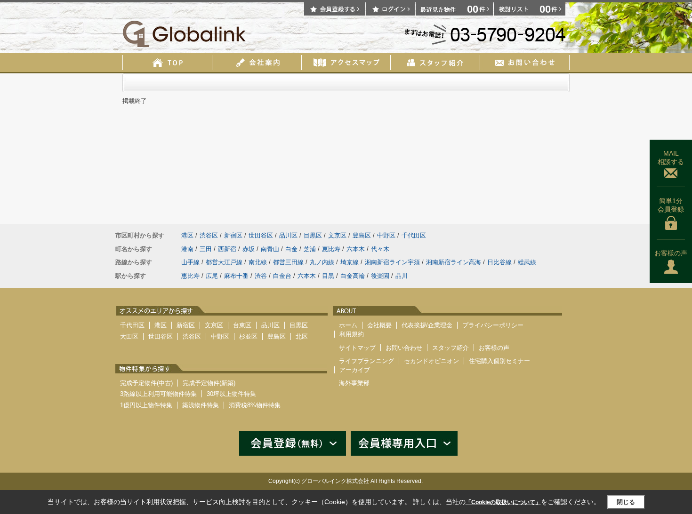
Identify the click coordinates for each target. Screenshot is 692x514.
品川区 (288, 235)
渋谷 (261, 275)
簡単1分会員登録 (671, 205)
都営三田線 (288, 262)
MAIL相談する (671, 158)
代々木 (380, 249)
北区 (302, 336)
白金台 (282, 275)
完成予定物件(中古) (146, 383)
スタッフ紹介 (450, 347)
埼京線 (349, 262)
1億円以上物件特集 (146, 405)
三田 (206, 249)
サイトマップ (357, 347)
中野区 (386, 235)
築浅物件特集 (200, 405)
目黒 (328, 275)
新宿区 (233, 235)
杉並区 (248, 336)
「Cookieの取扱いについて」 (503, 502)
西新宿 (227, 249)
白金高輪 (352, 275)
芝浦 (310, 249)
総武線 (527, 262)
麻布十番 (236, 275)
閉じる (626, 502)
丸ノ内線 (322, 262)
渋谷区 (209, 235)
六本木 (355, 249)
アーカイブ (354, 369)
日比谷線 (499, 262)
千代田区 (414, 235)
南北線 (258, 262)
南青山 (270, 249)
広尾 (212, 275)
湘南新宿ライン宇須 (392, 262)
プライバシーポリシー (492, 325)
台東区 (242, 325)
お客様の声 (670, 253)
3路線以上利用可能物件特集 (158, 393)
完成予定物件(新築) (209, 383)
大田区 (129, 336)
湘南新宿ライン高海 (453, 262)
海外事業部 (354, 383)
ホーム (348, 325)
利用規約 (351, 334)
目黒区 (313, 235)
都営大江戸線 (224, 262)
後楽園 (380, 275)
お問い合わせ (404, 347)
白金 (291, 249)
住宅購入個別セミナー (499, 360)
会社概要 (379, 325)
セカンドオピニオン (431, 360)
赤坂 (248, 249)
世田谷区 (261, 235)
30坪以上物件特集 (231, 393)
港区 (187, 235)
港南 (187, 249)
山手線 (190, 262)
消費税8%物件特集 (255, 405)
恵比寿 (331, 249)
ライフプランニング (366, 360)
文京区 (337, 235)
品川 (401, 275)
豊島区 (362, 235)
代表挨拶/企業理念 (427, 325)
